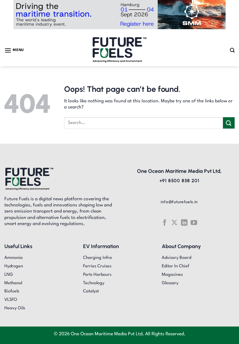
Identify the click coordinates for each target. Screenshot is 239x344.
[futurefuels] (120, 50)
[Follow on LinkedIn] (184, 223)
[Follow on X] (174, 223)
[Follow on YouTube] (194, 223)
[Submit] (229, 123)
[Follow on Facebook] (164, 223)
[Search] (232, 50)
